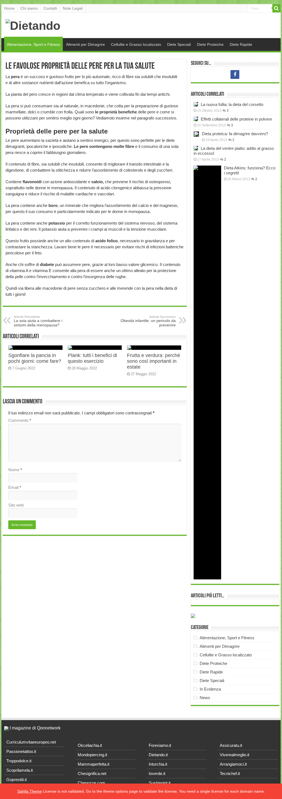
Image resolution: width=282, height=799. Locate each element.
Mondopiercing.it (92, 754)
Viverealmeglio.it (234, 754)
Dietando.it (158, 754)
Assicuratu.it (231, 745)
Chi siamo (29, 8)
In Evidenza (210, 689)
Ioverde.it (157, 773)
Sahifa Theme (29, 791)
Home (9, 8)
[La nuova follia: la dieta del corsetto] (196, 104)
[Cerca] (276, 8)
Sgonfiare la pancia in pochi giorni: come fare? (34, 358)
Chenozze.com (91, 783)
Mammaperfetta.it (93, 764)
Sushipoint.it (159, 783)
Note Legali (73, 8)
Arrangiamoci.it (233, 764)
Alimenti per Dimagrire (85, 44)
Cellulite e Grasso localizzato (136, 44)
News (205, 697)
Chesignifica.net (92, 773)
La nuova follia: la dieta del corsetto (232, 104)
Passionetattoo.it (21, 751)
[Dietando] (33, 24)
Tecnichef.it (230, 773)
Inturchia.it (158, 764)
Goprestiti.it (16, 779)
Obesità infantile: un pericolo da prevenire (148, 321)
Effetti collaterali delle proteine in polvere (236, 119)
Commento (19, 420)
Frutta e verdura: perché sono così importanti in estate (153, 361)
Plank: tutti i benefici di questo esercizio (92, 358)
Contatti (50, 8)
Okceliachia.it (90, 745)
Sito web (16, 505)
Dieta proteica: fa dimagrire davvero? (235, 133)
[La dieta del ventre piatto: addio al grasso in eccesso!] (196, 148)
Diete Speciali (179, 44)
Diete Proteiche (210, 44)
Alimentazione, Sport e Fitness (33, 44)
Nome (15, 469)
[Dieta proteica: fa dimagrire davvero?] (196, 134)
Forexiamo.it (160, 745)
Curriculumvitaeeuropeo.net (31, 742)
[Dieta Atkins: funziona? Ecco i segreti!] (207, 372)
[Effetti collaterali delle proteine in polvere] (196, 119)
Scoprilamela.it (19, 770)
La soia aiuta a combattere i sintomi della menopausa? (38, 321)
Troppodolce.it (18, 760)
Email (14, 487)
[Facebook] (235, 74)
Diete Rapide (241, 44)
